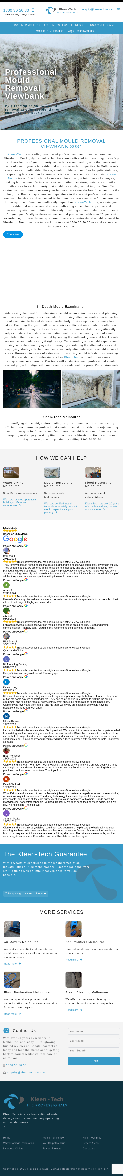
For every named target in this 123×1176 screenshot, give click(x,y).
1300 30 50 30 (16, 1065)
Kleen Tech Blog (92, 1137)
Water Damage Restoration (34, 25)
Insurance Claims (102, 25)
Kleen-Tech (16, 154)
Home (6, 1137)
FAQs (70, 31)
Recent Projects (52, 1148)
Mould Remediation (50, 31)
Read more (10, 963)
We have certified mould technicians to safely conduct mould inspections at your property (60, 508)
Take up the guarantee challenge (24, 893)
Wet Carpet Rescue (71, 25)
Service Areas (90, 1143)
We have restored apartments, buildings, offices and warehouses (20, 502)
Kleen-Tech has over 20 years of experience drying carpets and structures (102, 506)
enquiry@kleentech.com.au (26, 1072)
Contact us (85, 31)
